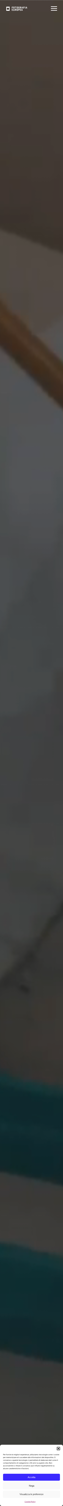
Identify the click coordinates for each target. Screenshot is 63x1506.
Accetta (31, 1477)
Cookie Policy (30, 1502)
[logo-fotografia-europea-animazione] (16, 6)
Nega (31, 1485)
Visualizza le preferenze (31, 1494)
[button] (58, 1448)
